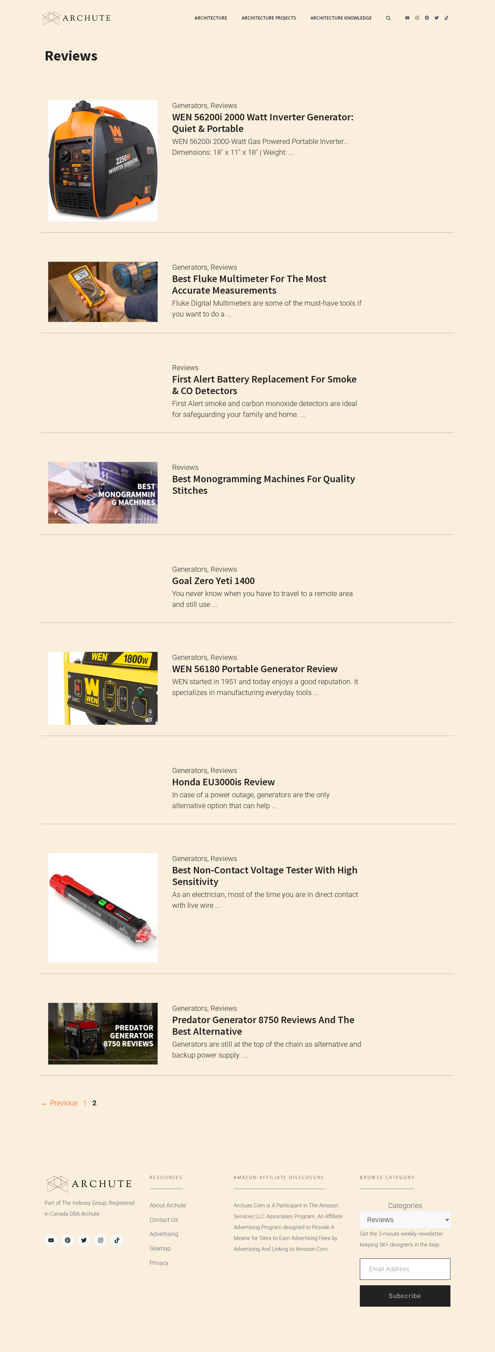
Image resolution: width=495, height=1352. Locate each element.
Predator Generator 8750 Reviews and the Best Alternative (263, 1025)
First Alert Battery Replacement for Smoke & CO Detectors (264, 384)
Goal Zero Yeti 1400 (213, 580)
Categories (405, 1205)
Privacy (159, 1263)
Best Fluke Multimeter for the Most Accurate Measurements (249, 284)
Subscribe (405, 1295)
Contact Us (164, 1219)
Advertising (164, 1234)
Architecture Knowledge (341, 18)
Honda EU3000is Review (223, 781)
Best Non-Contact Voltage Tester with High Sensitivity (265, 875)
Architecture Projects (269, 18)
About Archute (168, 1205)
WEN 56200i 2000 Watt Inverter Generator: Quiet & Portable (263, 122)
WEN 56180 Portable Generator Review (255, 668)
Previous (59, 1103)
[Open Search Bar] (388, 18)
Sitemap (160, 1248)
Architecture (211, 18)
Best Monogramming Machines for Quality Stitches (263, 484)
